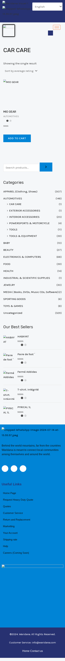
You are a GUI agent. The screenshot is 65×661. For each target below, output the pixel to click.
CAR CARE (15, 204)
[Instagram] (39, 19)
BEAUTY (8, 249)
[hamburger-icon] (56, 27)
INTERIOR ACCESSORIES (24, 216)
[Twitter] (33, 19)
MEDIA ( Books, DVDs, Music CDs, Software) (30, 292)
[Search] (46, 167)
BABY (6, 242)
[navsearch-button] (50, 33)
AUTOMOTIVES (12, 198)
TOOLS (13, 229)
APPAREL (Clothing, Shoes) (20, 191)
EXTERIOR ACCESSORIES (24, 210)
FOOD (6, 264)
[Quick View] (7, 130)
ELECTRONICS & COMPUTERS (22, 256)
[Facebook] (27, 19)
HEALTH (8, 271)
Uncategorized (12, 312)
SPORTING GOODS (14, 299)
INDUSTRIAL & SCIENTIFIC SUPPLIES (26, 277)
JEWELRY (9, 284)
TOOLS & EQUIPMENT (23, 236)
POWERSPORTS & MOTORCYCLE (29, 223)
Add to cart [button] (17, 138)
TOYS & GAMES (13, 306)
